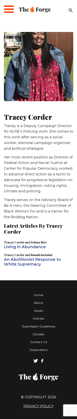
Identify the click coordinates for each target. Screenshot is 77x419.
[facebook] (42, 362)
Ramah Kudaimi (41, 255)
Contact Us (38, 342)
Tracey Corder (14, 242)
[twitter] (35, 362)
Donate (38, 334)
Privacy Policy (38, 406)
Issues (38, 310)
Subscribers (38, 350)
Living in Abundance (25, 246)
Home (38, 295)
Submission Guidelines (38, 326)
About (38, 303)
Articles (38, 318)
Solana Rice (39, 242)
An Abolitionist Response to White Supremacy (32, 262)
